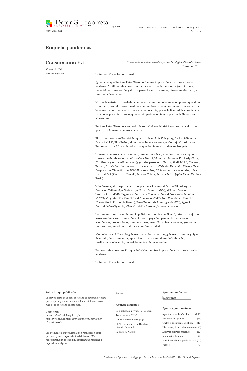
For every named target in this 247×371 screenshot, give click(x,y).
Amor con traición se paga (130, 319)
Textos (150, 27)
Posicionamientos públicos (176, 340)
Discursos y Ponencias (174, 327)
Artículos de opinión (173, 318)
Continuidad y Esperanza (115, 357)
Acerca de (196, 31)
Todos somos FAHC (126, 315)
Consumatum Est (65, 62)
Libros (163, 27)
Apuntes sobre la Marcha (175, 314)
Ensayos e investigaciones (176, 332)
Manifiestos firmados (173, 336)
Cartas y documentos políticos (178, 323)
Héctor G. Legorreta (55, 73)
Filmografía (193, 27)
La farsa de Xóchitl (126, 332)
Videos (166, 345)
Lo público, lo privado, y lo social (134, 311)
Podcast (177, 27)
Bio (141, 27)
